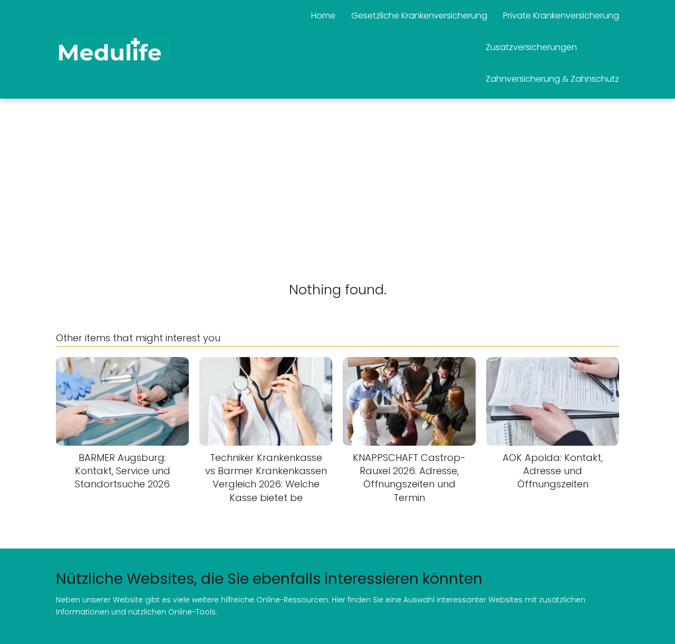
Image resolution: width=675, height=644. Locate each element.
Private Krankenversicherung (561, 15)
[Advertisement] (337, 178)
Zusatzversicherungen (531, 47)
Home (323, 15)
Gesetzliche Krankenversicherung (419, 15)
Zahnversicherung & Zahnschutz (552, 79)
